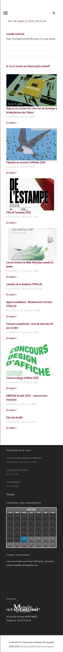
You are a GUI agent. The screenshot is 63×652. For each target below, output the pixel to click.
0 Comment (12, 117)
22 (46, 532)
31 (38, 515)
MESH (33, 646)
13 (31, 526)
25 (17, 538)
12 (24, 526)
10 (10, 526)
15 (46, 526)
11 (17, 526)
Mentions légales (46, 646)
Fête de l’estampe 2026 (18, 212)
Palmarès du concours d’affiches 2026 (25, 162)
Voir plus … (11, 494)
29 (24, 515)
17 (10, 532)
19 (24, 532)
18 (17, 532)
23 (53, 532)
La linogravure (17, 469)
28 (17, 515)
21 (38, 532)
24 (10, 538)
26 (24, 538)
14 (38, 526)
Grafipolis (25, 646)
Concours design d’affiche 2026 (22, 378)
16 (53, 526)
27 (10, 515)
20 (31, 532)
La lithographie (13, 482)
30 (31, 515)
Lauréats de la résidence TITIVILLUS (24, 284)
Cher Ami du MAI (14, 417)
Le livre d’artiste (23, 457)
